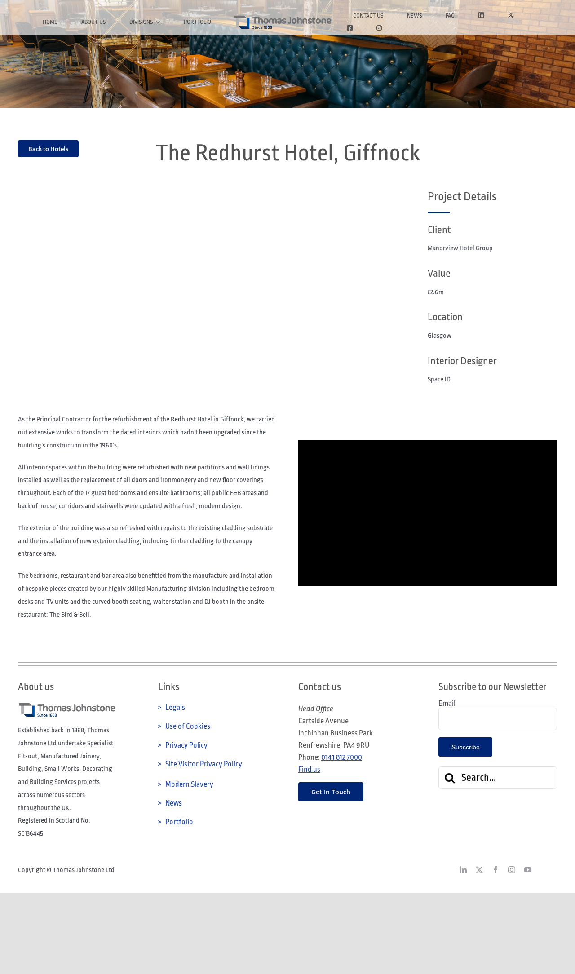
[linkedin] (463, 869)
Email (447, 703)
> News (170, 803)
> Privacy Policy (183, 745)
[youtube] (527, 869)
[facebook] (495, 869)
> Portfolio (175, 822)
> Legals (171, 707)
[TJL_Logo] (282, 18)
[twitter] (479, 869)
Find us (309, 769)
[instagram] (511, 869)
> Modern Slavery (185, 784)
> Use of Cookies (184, 726)
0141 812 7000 (341, 757)
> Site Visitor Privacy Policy (200, 764)
